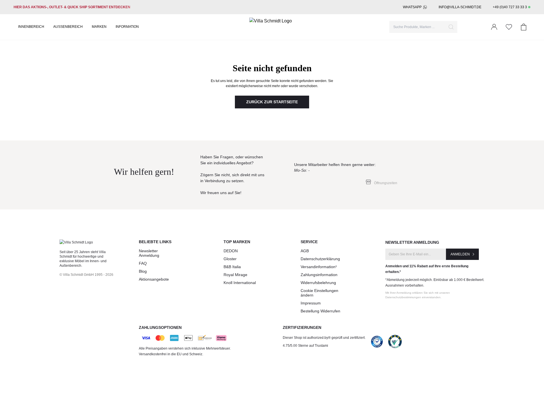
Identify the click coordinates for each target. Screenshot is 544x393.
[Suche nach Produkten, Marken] (451, 27)
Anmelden (460, 254)
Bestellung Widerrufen (320, 311)
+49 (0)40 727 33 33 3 (510, 7)
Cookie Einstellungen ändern (319, 292)
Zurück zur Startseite (272, 102)
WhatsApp (412, 7)
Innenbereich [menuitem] (31, 27)
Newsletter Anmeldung (149, 253)
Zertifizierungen (302, 327)
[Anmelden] (494, 26)
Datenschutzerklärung (320, 259)
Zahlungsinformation (319, 274)
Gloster (230, 259)
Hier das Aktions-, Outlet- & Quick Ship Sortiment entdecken (72, 7)
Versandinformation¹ (319, 266)
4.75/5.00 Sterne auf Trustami (305, 346)
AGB (305, 251)
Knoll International (240, 282)
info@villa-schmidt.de (460, 7)
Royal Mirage (235, 274)
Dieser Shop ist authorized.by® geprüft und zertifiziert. (324, 338)
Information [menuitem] (127, 27)
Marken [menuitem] (99, 27)
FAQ (143, 263)
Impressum (311, 303)
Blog (143, 271)
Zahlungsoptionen (160, 327)
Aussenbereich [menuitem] (68, 27)
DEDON (231, 251)
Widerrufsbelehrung (318, 282)
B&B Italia (232, 266)
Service (309, 241)
